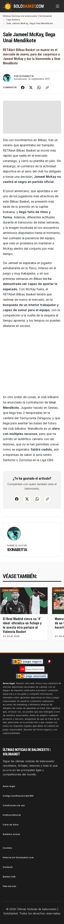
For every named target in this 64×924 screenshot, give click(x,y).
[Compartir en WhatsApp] (39, 87)
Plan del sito (9, 886)
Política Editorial (12, 815)
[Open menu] (57, 6)
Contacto (8, 867)
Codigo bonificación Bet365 (18, 796)
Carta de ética (10, 824)
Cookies (7, 848)
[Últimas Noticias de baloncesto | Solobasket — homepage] (23, 6)
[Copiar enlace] (47, 87)
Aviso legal (9, 786)
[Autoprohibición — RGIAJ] (49, 661)
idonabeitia (17, 549)
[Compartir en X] (30, 87)
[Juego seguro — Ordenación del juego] (27, 661)
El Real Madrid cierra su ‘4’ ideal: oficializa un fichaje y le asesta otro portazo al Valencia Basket (22, 625)
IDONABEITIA (26, 76)
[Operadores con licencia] (32, 676)
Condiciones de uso (14, 805)
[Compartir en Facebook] (22, 87)
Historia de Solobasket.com (18, 857)
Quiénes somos (11, 834)
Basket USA (9, 876)
